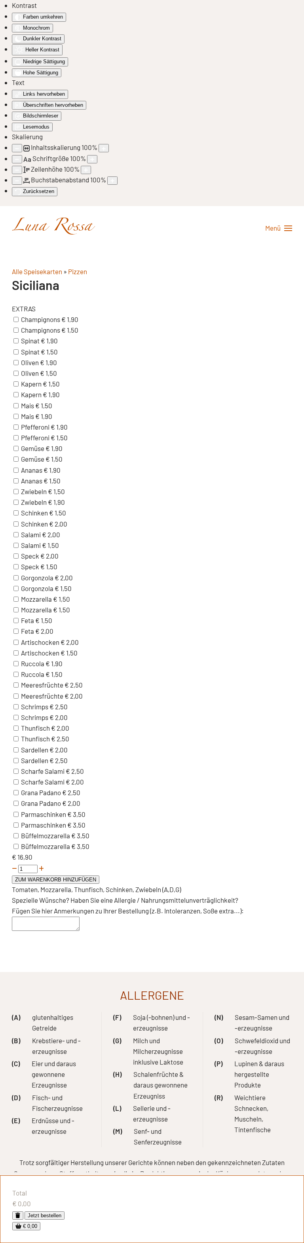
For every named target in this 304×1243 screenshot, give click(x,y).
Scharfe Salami (43, 771)
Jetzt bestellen (44, 1215)
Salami (31, 534)
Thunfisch (36, 728)
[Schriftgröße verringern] (17, 159)
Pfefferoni (36, 427)
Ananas (32, 470)
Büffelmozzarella (46, 835)
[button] (278, 228)
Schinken (35, 513)
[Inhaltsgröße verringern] (17, 148)
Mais (28, 405)
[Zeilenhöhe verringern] (17, 170)
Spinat (31, 341)
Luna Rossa (52, 228)
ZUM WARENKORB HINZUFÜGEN (55, 880)
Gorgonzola (38, 578)
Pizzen (77, 271)
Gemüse (33, 448)
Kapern (32, 384)
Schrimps (35, 707)
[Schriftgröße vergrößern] (92, 159)
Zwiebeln (34, 491)
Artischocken (41, 642)
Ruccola (33, 663)
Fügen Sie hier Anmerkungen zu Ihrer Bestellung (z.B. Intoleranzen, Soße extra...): (128, 911)
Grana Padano (41, 792)
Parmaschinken (44, 814)
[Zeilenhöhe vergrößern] (86, 170)
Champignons (41, 319)
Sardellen (35, 750)
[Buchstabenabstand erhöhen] (112, 180)
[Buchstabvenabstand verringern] (17, 180)
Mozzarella (37, 599)
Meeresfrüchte (43, 685)
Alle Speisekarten (37, 271)
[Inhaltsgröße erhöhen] (104, 148)
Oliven (30, 362)
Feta (28, 620)
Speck (30, 556)
